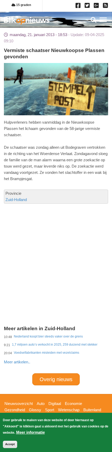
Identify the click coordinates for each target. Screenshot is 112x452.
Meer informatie (30, 432)
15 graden (23, 5)
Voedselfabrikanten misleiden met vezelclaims (46, 352)
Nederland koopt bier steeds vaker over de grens (48, 336)
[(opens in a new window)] (79, 6)
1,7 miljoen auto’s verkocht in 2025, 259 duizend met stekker (54, 344)
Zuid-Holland (16, 199)
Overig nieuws (56, 379)
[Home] (26, 20)
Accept (10, 444)
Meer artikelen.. (17, 362)
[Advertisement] (56, 242)
